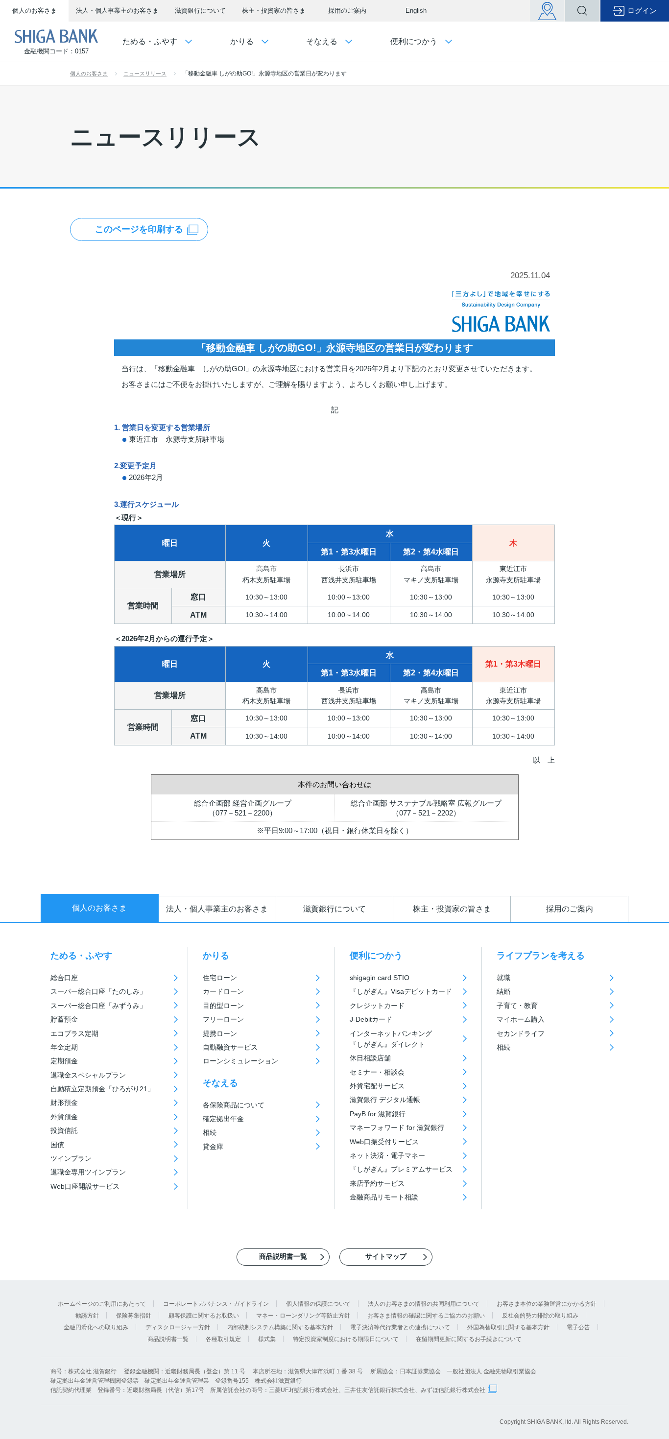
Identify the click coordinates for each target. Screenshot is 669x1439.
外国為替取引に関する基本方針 (508, 1327)
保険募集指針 (133, 1315)
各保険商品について (233, 1105)
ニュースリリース (145, 73)
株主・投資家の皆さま (274, 10)
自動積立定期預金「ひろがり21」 (102, 1089)
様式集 (267, 1339)
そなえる (220, 1083)
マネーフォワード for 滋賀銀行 (397, 1127)
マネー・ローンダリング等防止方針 (303, 1315)
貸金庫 (213, 1147)
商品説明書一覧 (168, 1339)
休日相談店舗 (370, 1058)
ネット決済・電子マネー (387, 1155)
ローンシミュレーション (240, 1061)
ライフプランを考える (541, 955)
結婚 (503, 991)
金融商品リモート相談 (384, 1197)
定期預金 (64, 1061)
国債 (57, 1145)
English (416, 10)
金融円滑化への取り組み (96, 1327)
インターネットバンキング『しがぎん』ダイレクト (391, 1039)
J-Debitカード (371, 1019)
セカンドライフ (521, 1033)
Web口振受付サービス (384, 1142)
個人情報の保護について (318, 1303)
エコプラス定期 (74, 1033)
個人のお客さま (34, 10)
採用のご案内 (347, 10)
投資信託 (64, 1130)
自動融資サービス (230, 1047)
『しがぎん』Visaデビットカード (401, 991)
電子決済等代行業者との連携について (400, 1327)
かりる (216, 955)
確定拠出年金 (223, 1119)
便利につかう (376, 955)
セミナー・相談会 (377, 1072)
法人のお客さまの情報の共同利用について (423, 1303)
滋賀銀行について (200, 10)
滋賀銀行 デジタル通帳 (385, 1099)
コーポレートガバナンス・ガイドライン (216, 1303)
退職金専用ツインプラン (88, 1172)
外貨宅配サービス (377, 1086)
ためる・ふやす (81, 955)
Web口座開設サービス (84, 1186)
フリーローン (223, 1019)
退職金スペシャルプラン (88, 1075)
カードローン (223, 991)
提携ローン (220, 1033)
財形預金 (64, 1102)
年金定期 (64, 1047)
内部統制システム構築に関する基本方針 (280, 1327)
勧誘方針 (87, 1315)
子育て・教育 (517, 1005)
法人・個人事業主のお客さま (117, 10)
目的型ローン (223, 1005)
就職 (503, 978)
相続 (209, 1132)
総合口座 (64, 978)
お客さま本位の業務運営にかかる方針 (547, 1303)
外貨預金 (64, 1117)
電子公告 (578, 1327)
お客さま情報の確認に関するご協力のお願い (426, 1315)
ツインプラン (71, 1158)
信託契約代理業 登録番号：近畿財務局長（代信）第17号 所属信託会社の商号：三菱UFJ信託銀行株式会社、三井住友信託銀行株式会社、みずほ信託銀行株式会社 (267, 1390)
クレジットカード (377, 1005)
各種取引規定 (223, 1339)
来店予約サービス (377, 1183)
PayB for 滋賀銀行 (378, 1114)
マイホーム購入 (521, 1019)
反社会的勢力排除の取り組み (540, 1315)
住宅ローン (220, 978)
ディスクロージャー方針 (177, 1327)
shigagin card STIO (379, 978)
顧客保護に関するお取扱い (203, 1315)
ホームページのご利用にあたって (102, 1303)
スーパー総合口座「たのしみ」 (98, 991)
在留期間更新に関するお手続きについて (469, 1339)
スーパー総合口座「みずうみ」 (98, 1005)
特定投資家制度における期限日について (346, 1339)
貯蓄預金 (64, 1019)
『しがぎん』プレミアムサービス (401, 1169)
